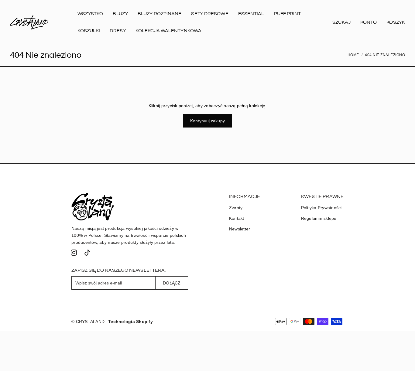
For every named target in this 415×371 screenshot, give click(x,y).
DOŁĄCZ (171, 283)
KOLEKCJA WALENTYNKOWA (168, 30)
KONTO (368, 22)
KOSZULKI (88, 30)
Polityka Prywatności (321, 207)
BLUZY (120, 13)
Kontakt (236, 218)
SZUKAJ (341, 22)
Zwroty (236, 207)
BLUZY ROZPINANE (160, 13)
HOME (353, 55)
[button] (74, 252)
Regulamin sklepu (319, 218)
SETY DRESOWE (209, 13)
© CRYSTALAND (88, 321)
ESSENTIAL (251, 13)
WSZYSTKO (90, 13)
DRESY (118, 30)
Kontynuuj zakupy (207, 120)
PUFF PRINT (287, 13)
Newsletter (239, 228)
